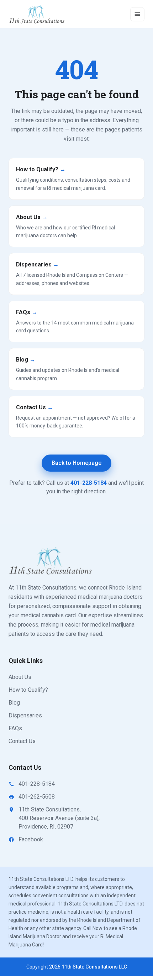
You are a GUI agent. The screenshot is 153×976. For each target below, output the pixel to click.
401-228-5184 (88, 482)
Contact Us (22, 741)
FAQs (15, 728)
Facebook (31, 839)
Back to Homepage (76, 463)
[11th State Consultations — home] (37, 14)
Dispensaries (25, 715)
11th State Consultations (90, 967)
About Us (20, 677)
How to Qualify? (28, 689)
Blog (14, 702)
